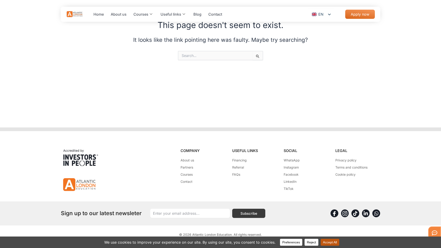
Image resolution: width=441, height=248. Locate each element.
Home (98, 14)
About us (119, 14)
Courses (140, 14)
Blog (197, 14)
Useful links (171, 14)
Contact (215, 14)
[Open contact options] (434, 232)
